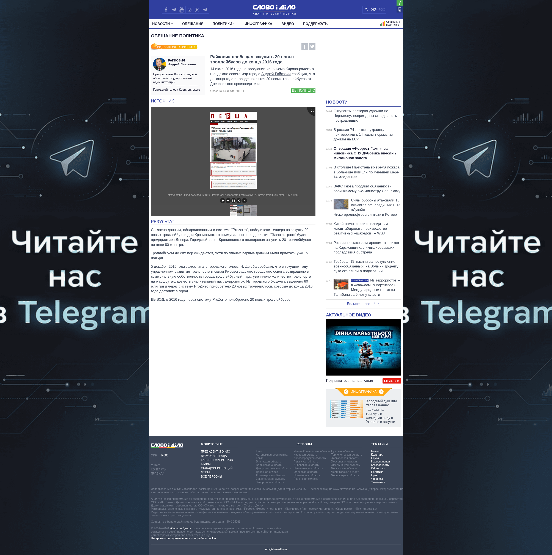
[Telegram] (174, 10)
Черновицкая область (345, 475)
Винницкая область (268, 461)
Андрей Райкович (276, 74)
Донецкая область (267, 471)
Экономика (378, 482)
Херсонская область (344, 461)
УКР (374, 9)
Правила (157, 473)
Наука (375, 458)
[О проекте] (400, 3)
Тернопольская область (346, 454)
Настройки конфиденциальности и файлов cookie (183, 538)
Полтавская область (307, 475)
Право (375, 475)
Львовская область (306, 465)
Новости (161, 24)
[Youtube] (181, 10)
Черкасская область (344, 468)
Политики (222, 24)
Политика (377, 471)
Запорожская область (270, 482)
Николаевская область (308, 468)
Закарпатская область (270, 478)
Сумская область (342, 451)
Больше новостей (361, 304)
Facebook (304, 46)
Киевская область (305, 454)
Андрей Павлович (182, 62)
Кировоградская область (310, 458)
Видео (287, 24)
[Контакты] (400, 9)
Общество (377, 468)
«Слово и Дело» (180, 528)
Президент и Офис (215, 451)
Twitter (312, 46)
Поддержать (315, 24)
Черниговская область (345, 471)
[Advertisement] (363, 67)
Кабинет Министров (217, 460)
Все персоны (211, 476)
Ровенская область (306, 478)
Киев (259, 451)
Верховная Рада (214, 456)
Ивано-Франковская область (312, 451)
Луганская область (306, 461)
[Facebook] (166, 10)
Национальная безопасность (380, 463)
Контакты (158, 469)
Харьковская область (345, 458)
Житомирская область (270, 475)
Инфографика (258, 24)
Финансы (377, 478)
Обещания (193, 24)
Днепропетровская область (273, 468)
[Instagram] (189, 10)
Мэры (205, 472)
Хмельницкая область (345, 465)
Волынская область (269, 465)
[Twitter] (197, 10)
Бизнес (375, 451)
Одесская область (306, 471)
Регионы (304, 444)
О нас (155, 465)
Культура (377, 454)
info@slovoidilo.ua (276, 549)
